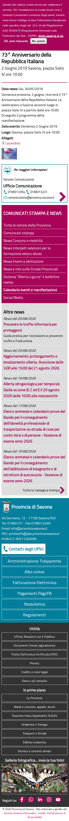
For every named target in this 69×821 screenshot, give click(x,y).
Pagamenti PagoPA (34, 593)
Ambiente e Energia (35, 724)
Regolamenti (34, 615)
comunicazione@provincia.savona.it (31, 197)
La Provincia (34, 698)
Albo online (34, 571)
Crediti (41, 813)
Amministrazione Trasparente (34, 561)
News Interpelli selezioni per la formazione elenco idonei (27, 250)
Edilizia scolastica (34, 742)
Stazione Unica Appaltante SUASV (34, 715)
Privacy (34, 663)
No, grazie (38, 41)
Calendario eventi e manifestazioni (30, 290)
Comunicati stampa (18, 233)
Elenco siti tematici (34, 680)
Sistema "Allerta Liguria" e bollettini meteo (31, 279)
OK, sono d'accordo (16, 41)
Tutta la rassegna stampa (41, 490)
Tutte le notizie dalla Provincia (27, 225)
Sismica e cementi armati (34, 751)
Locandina (12, 143)
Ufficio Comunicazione (22, 186)
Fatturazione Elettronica (34, 582)
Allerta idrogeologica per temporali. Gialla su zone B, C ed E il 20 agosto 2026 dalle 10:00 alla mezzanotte (31, 390)
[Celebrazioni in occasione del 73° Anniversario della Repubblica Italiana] (9, 158)
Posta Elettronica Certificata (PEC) (35, 654)
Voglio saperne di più (50, 35)
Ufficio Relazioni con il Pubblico (34, 636)
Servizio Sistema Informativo (20, 813)
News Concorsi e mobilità (23, 240)
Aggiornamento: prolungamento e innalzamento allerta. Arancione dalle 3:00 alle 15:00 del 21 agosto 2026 (33, 362)
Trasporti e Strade (34, 733)
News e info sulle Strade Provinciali (30, 269)
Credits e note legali (34, 672)
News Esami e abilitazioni (23, 261)
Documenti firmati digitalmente (35, 645)
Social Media (13, 297)
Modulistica (34, 604)
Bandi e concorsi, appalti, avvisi (34, 706)
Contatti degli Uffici (26, 549)
